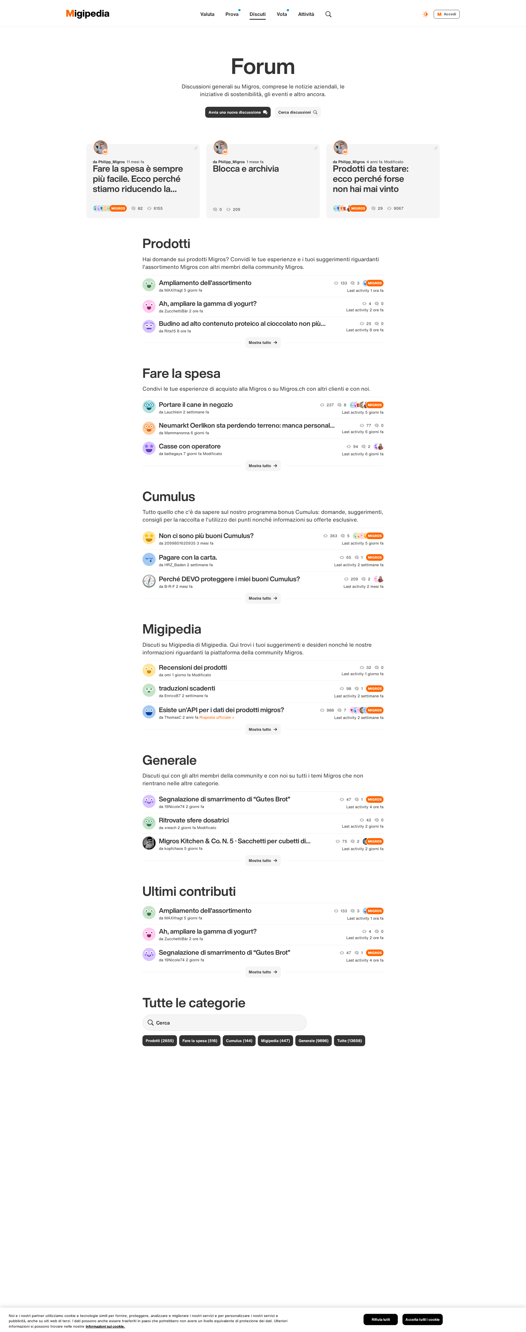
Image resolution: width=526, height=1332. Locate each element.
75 (344, 841)
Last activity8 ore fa (365, 330)
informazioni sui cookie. (105, 1326)
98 (348, 689)
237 (330, 405)
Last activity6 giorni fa (363, 432)
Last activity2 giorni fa (363, 826)
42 (368, 820)
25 (368, 324)
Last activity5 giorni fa (363, 412)
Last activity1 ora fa (365, 290)
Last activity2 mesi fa (364, 586)
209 (236, 209)
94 (355, 446)
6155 (158, 208)
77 (368, 425)
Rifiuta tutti (381, 1319)
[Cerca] (328, 14)
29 (380, 208)
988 (330, 710)
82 (140, 208)
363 (333, 536)
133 (344, 283)
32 (368, 667)
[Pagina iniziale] (88, 14)
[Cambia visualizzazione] (426, 14)
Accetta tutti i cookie (422, 1319)
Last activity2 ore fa (365, 310)
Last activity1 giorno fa (363, 674)
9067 (399, 208)
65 (348, 557)
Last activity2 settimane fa (359, 565)
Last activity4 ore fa (365, 807)
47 (348, 799)
